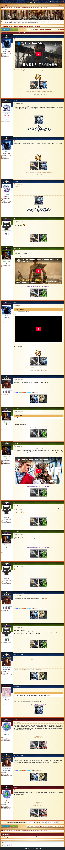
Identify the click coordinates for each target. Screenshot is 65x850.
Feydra (7, 733)
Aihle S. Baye (6, 261)
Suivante (61, 29)
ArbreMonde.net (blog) (34, 94)
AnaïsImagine (6, 698)
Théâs (6, 49)
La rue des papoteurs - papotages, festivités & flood (22, 7)
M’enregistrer (4, 5)
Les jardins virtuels (39, 7)
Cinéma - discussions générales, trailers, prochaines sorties (21, 26)
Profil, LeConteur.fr (44, 94)
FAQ (54, 5)
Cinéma (45, 7)
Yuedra (7, 114)
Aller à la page (39, 29)
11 (58, 29)
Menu (2, 4)
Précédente (46, 29)
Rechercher (59, 5)
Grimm (7, 232)
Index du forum (6, 7)
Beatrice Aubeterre (7, 390)
